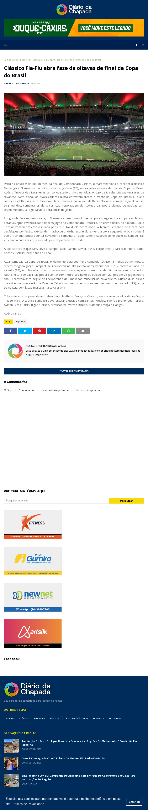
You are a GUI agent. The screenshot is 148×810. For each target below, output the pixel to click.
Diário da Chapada (17, 83)
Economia (39, 718)
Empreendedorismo (77, 718)
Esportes (25, 59)
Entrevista (98, 718)
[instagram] (142, 45)
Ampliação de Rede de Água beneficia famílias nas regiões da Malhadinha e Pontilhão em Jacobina (79, 742)
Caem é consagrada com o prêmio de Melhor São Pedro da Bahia (63, 758)
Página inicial (11, 59)
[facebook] (136, 45)
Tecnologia (115, 718)
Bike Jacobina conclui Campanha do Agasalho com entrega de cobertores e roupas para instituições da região (78, 777)
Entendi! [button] (134, 801)
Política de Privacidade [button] (28, 804)
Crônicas (24, 718)
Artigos (10, 718)
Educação (55, 718)
